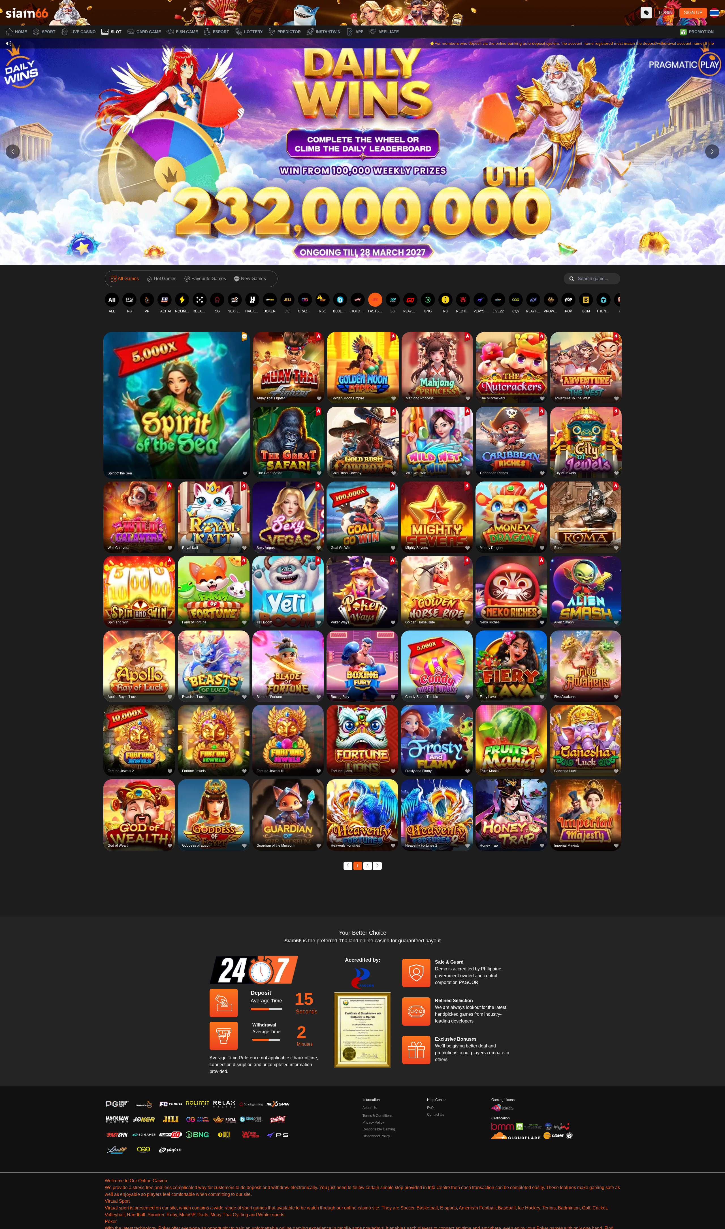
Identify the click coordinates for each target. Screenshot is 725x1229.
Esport (221, 31)
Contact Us (435, 1115)
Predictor (289, 31)
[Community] (646, 12)
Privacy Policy (373, 1122)
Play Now (177, 404)
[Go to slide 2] (362, 256)
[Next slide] (712, 151)
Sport (49, 31)
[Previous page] (348, 866)
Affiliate (388, 31)
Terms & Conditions (377, 1116)
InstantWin (328, 31)
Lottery (253, 31)
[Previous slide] (13, 151)
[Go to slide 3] (368, 256)
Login (666, 12)
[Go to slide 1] (356, 256)
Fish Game (187, 31)
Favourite (176, 391)
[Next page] (377, 866)
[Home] (27, 12)
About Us (369, 1108)
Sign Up (693, 12)
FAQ (430, 1108)
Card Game (149, 31)
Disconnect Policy (376, 1136)
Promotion (701, 31)
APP (359, 31)
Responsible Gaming (378, 1129)
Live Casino (83, 31)
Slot (116, 31)
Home (21, 31)
